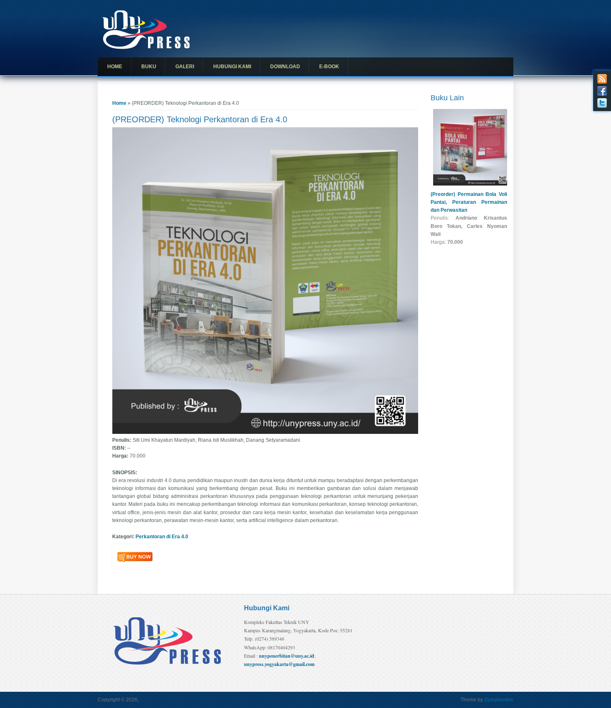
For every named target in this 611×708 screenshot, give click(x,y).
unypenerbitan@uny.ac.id (286, 655)
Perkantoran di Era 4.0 (162, 537)
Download (285, 66)
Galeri (184, 66)
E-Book (329, 66)
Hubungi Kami (232, 66)
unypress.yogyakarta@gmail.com (279, 664)
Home (114, 66)
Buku (148, 66)
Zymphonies (498, 700)
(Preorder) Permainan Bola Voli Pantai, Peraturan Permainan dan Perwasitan (469, 202)
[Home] (146, 47)
